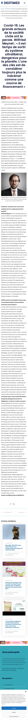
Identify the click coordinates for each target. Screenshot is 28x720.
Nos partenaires (8, 684)
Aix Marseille (7, 8)
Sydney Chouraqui (6, 668)
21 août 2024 (8, 580)
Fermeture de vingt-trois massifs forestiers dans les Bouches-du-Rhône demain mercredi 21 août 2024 (13, 586)
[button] (26, 691)
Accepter (14, 708)
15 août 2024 (8, 619)
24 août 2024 (8, 543)
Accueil (2, 8)
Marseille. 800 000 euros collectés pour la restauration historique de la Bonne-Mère (14, 547)
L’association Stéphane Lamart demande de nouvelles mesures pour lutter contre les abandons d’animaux (13, 624)
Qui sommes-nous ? (9, 688)
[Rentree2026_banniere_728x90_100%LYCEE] (14, 97)
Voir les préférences (14, 716)
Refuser (14, 712)
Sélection (10, 553)
